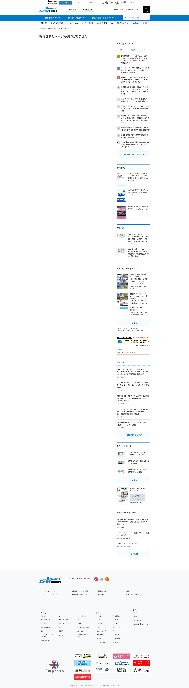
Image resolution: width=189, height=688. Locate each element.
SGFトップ (42, 28)
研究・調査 (105, 4)
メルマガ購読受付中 (86, 10)
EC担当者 (112, 2)
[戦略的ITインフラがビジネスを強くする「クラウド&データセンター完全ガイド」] (82, 657)
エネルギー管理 (102, 23)
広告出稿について (133, 10)
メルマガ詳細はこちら (143, 345)
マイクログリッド (45, 620)
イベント (99, 620)
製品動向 (117, 616)
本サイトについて (50, 591)
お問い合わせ (102, 591)
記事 (135, 613)
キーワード (118, 631)
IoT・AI (79, 3)
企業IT (117, 2)
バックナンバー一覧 (137, 497)
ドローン (111, 4)
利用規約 (127, 591)
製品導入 (92, 3)
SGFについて (119, 10)
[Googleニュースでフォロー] (102, 579)
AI (71, 23)
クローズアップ (101, 631)
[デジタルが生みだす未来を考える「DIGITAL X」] (102, 671)
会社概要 (101, 594)
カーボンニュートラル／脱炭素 (47, 636)
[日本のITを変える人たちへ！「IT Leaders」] (102, 664)
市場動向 (117, 638)
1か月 (144, 50)
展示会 (117, 642)
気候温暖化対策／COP (82, 636)
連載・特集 (44, 23)
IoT (112, 23)
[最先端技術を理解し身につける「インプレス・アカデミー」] (141, 671)
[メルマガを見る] (96, 579)
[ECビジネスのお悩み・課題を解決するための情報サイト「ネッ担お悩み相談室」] (82, 678)
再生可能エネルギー (123, 23)
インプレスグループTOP (132, 594)
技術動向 (99, 616)
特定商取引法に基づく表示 (80, 594)
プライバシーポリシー (51, 594)
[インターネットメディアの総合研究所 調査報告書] (141, 657)
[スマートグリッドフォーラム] (50, 581)
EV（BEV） (136, 23)
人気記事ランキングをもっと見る (135, 154)
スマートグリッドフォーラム (50, 9)
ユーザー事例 (101, 642)
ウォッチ (117, 635)
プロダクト (100, 635)
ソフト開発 (123, 2)
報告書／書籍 (72, 10)
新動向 (99, 638)
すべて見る (134, 554)
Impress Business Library (125, 330)
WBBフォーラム (45, 640)
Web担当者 (105, 2)
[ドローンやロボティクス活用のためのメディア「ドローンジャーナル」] (121, 671)
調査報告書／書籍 (57, 23)
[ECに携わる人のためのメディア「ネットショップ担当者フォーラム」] (141, 664)
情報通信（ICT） (45, 627)
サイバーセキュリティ (83, 627)
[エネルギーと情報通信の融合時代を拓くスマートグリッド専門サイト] (121, 664)
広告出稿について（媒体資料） (80, 591)
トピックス (100, 627)
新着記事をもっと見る (134, 435)
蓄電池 (61, 631)
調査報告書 (137, 620)
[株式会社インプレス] (55, 666)
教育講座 (117, 4)
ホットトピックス (119, 627)
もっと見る (133, 323)
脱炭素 (91, 23)
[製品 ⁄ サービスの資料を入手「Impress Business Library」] (82, 671)
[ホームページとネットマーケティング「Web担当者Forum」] (121, 657)
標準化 (61, 627)
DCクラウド (130, 2)
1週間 (133, 50)
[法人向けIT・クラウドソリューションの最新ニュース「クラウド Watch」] (82, 664)
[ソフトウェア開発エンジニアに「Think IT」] (102, 657)
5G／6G (43, 623)
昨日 (121, 50)
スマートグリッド (80, 23)
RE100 (61, 636)
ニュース (99, 623)
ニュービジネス (81, 631)
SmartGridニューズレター (142, 624)
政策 (42, 631)
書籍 (135, 616)
